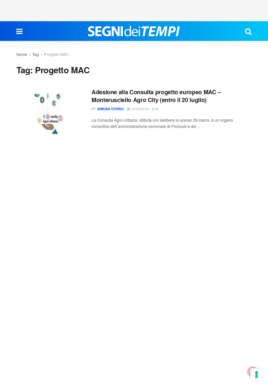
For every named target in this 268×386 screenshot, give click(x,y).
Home (21, 54)
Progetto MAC (56, 54)
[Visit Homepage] (134, 31)
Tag (35, 54)
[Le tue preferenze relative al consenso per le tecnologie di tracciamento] (256, 374)
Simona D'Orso (110, 109)
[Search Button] (248, 31)
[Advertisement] (134, 10)
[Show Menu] (19, 31)
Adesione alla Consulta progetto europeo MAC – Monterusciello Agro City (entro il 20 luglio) (156, 96)
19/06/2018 (139, 109)
